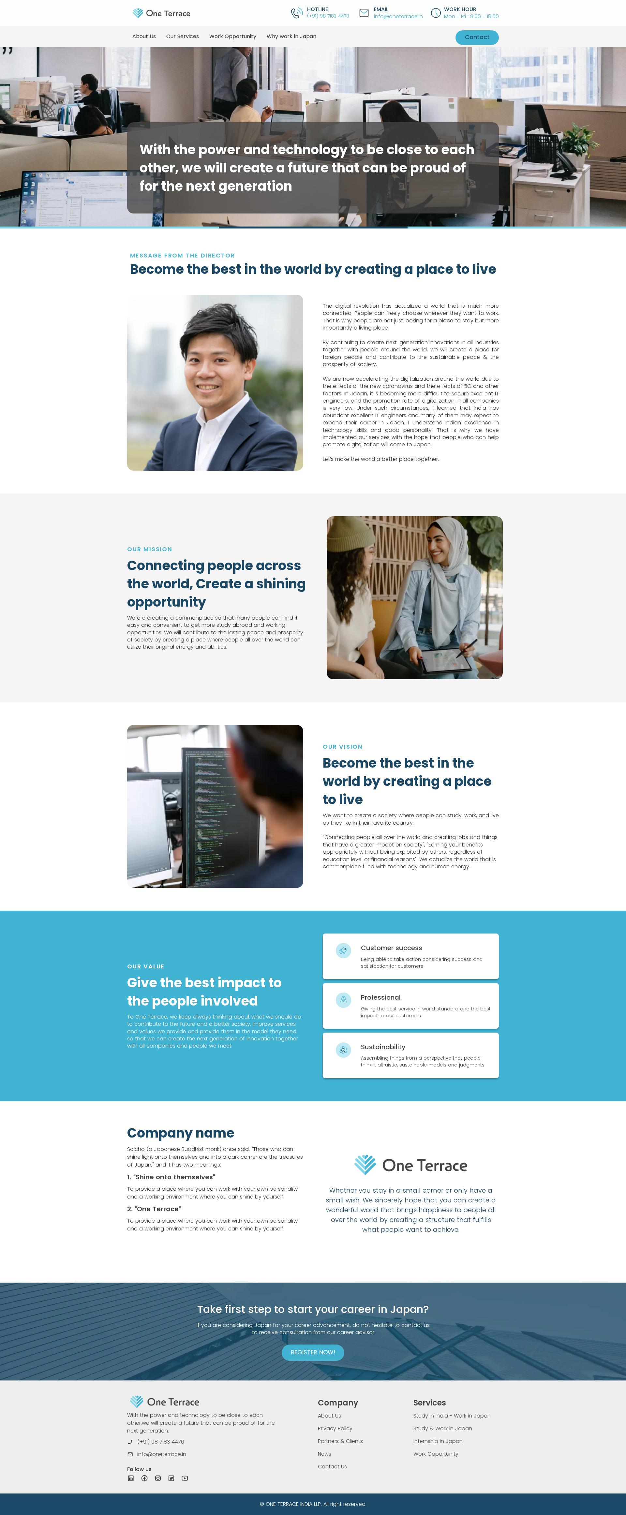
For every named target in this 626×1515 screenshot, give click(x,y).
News (324, 1454)
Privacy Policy (335, 1428)
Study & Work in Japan (442, 1428)
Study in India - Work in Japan (452, 1415)
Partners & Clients (340, 1441)
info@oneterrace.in (398, 16)
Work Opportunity (435, 1454)
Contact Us (332, 1466)
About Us (329, 1415)
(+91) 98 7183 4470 (328, 16)
